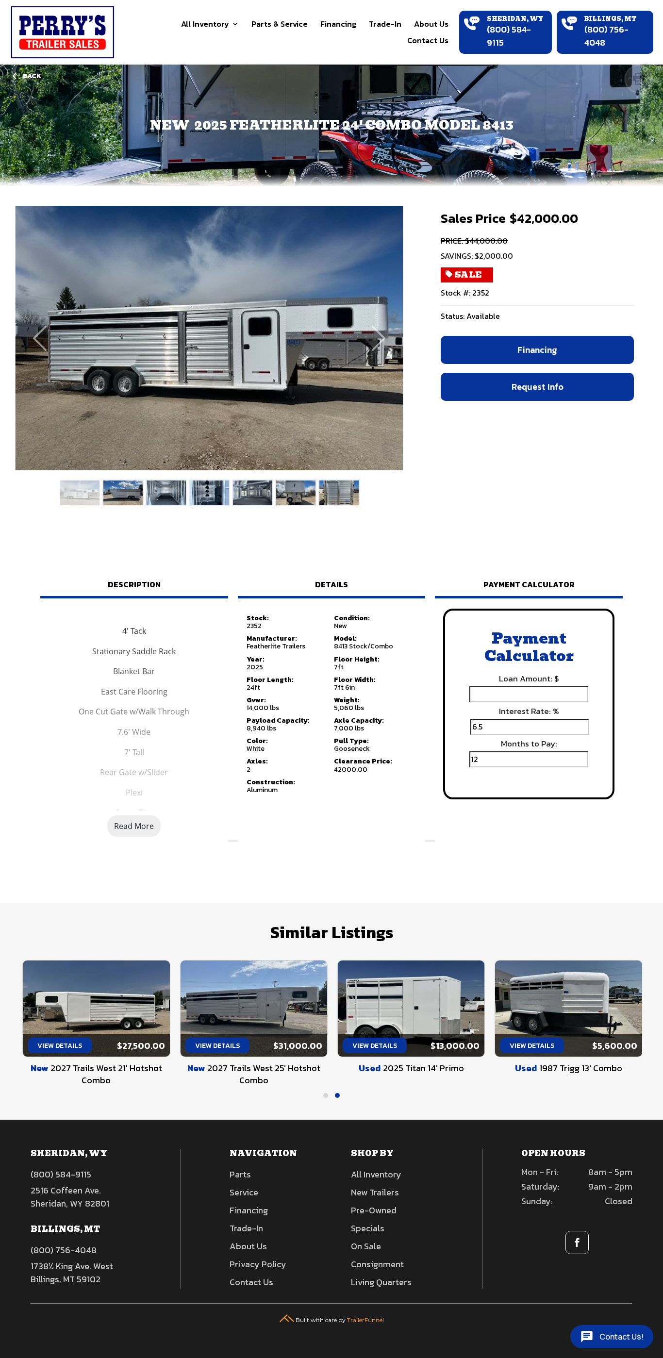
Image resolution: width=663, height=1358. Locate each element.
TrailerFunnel (365, 1320)
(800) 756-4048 (64, 1250)
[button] (326, 1095)
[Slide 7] (339, 493)
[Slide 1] (79, 493)
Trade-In (385, 24)
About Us (431, 24)
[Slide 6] (295, 493)
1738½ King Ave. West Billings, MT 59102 (72, 1272)
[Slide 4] (209, 493)
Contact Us (427, 40)
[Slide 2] (123, 493)
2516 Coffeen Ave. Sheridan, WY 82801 (70, 1197)
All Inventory (205, 24)
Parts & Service (279, 24)
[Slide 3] (166, 493)
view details (58, 1046)
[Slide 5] (252, 493)
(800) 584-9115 (61, 1174)
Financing (338, 24)
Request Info (538, 386)
